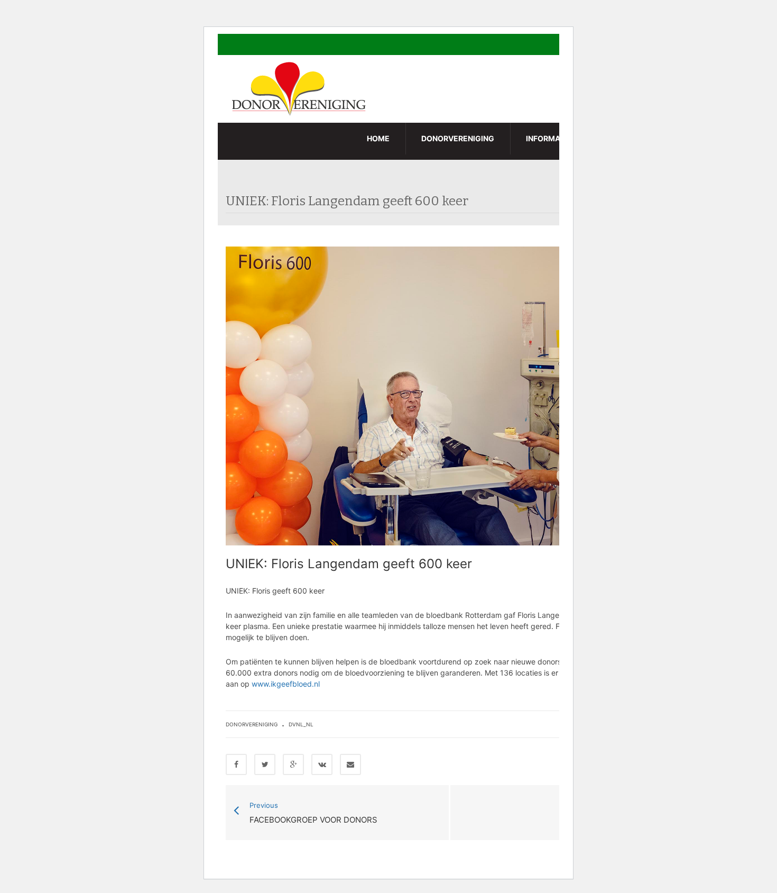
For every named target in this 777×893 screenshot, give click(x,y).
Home (378, 138)
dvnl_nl (301, 724)
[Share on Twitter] (264, 764)
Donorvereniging (457, 138)
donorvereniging (252, 724)
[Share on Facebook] (236, 764)
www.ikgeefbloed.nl (286, 683)
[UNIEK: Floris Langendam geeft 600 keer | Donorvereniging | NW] (300, 88)
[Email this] (350, 764)
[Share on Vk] (321, 764)
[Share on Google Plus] (293, 764)
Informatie (548, 138)
